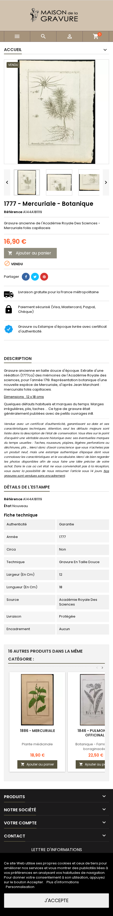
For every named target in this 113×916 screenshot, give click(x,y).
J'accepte (56, 900)
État (8, 506)
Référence (13, 212)
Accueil (13, 50)
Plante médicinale (37, 744)
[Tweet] (35, 277)
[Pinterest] (44, 277)
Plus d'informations (63, 882)
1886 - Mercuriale (37, 730)
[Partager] (26, 277)
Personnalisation (20, 886)
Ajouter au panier (29, 253)
